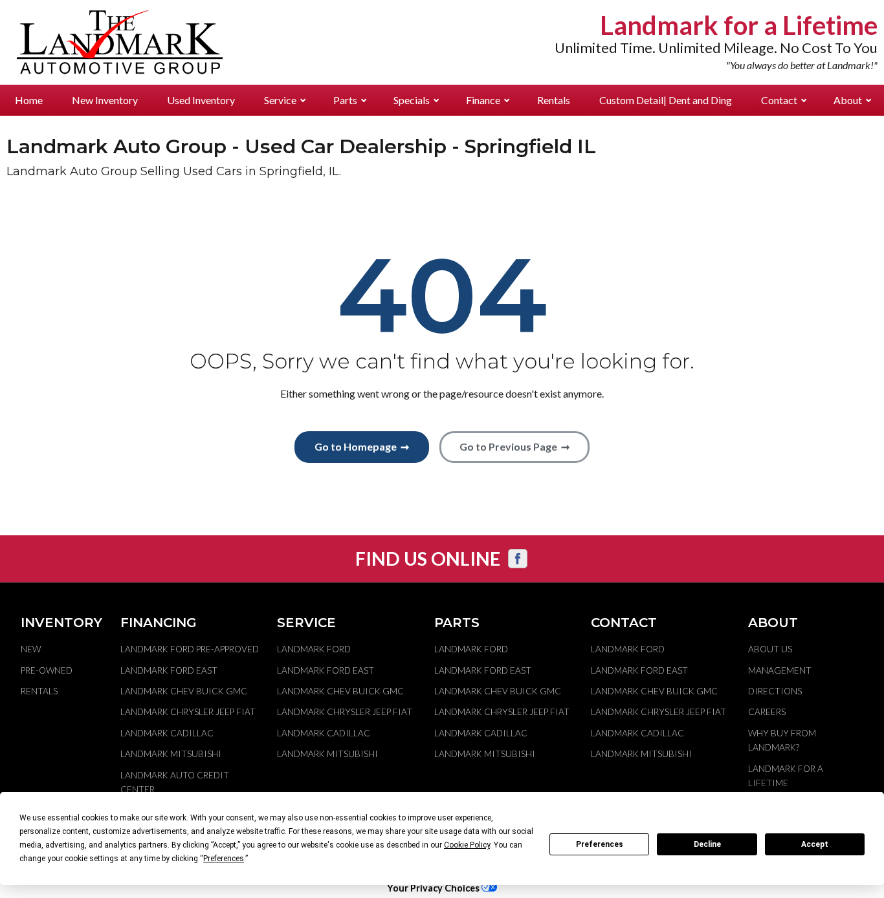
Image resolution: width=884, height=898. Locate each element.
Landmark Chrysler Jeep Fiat (188, 712)
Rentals (553, 100)
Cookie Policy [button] (467, 845)
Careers (767, 712)
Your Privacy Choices (434, 887)
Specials (411, 100)
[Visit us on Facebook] (517, 558)
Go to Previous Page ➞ (514, 446)
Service (280, 100)
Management (780, 670)
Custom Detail (665, 100)
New (31, 649)
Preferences (599, 844)
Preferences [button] (223, 858)
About (848, 100)
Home (29, 100)
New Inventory (105, 100)
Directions (775, 691)
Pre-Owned (46, 670)
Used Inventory (201, 100)
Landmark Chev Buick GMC (183, 691)
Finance (483, 100)
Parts (345, 100)
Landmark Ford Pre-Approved (189, 649)
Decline (707, 844)
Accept (814, 844)
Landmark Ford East (168, 670)
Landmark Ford (314, 649)
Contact (779, 100)
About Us (770, 649)
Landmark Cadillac (167, 733)
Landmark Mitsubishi (170, 754)
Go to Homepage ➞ (362, 446)
